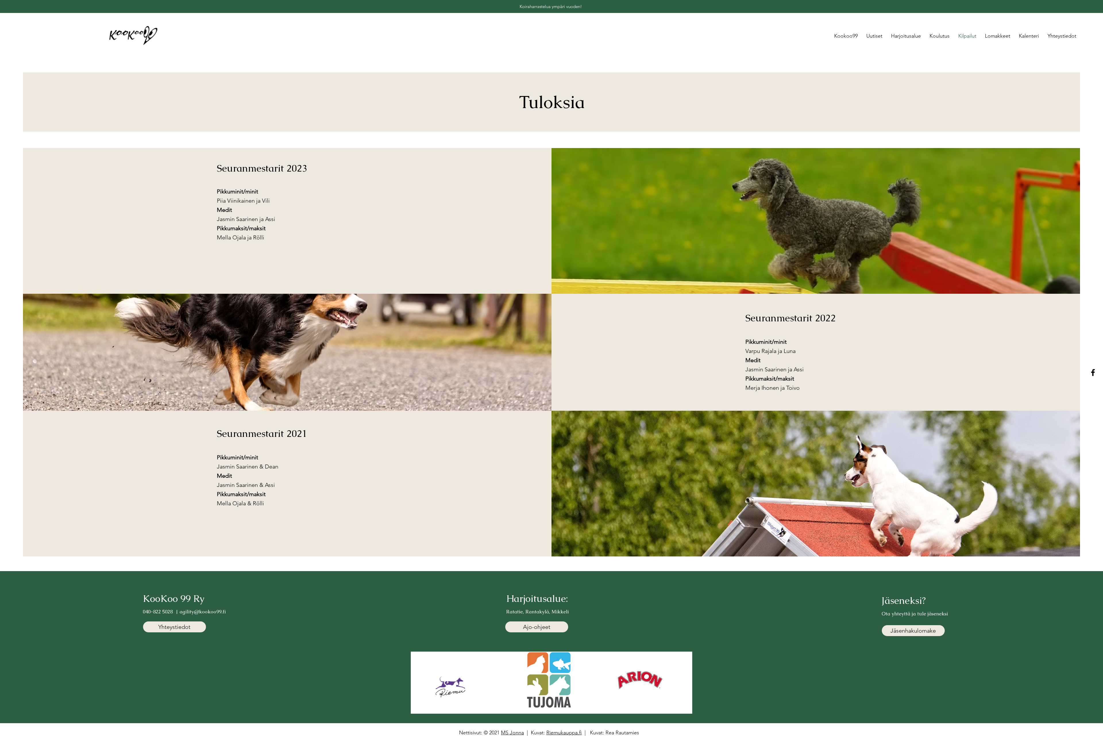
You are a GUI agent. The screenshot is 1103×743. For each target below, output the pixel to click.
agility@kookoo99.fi (203, 611)
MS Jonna (512, 732)
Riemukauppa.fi (564, 732)
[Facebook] (1093, 372)
